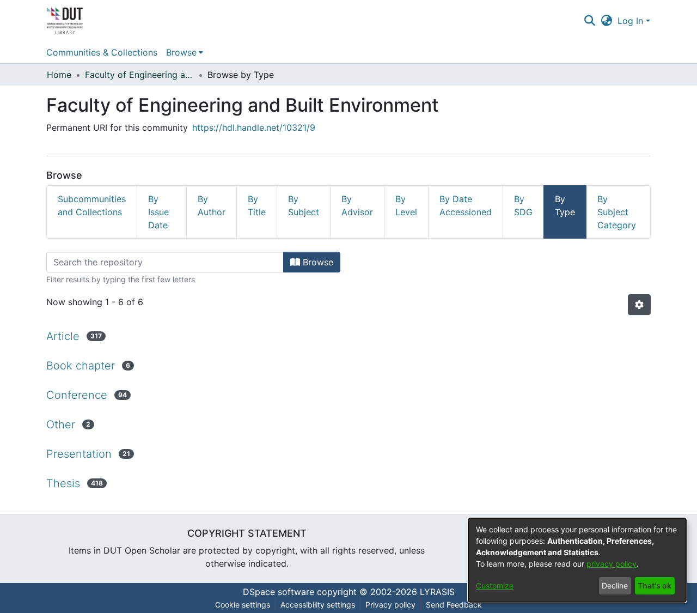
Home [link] (59, 74)
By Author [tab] (211, 205)
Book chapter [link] (80, 365)
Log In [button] (631, 20)
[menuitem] (184, 52)
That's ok (654, 585)
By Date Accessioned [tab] (465, 205)
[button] (589, 20)
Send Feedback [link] (454, 604)
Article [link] (63, 336)
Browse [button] (181, 52)
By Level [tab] (406, 205)
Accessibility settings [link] (317, 604)
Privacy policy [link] (390, 604)
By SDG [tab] (523, 205)
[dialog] (577, 560)
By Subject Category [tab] (616, 211)
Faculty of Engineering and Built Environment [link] (139, 74)
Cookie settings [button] (242, 604)
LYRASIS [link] (437, 591)
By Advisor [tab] (357, 205)
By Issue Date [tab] (158, 211)
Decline (615, 585)
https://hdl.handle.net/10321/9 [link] (253, 127)
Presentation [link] (79, 453)
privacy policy (611, 563)
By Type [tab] (565, 205)
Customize (494, 585)
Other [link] (60, 424)
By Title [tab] (257, 205)
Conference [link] (76, 395)
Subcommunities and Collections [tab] (92, 205)
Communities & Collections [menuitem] (101, 52)
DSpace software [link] (278, 591)
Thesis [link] (63, 483)
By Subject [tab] (303, 205)
